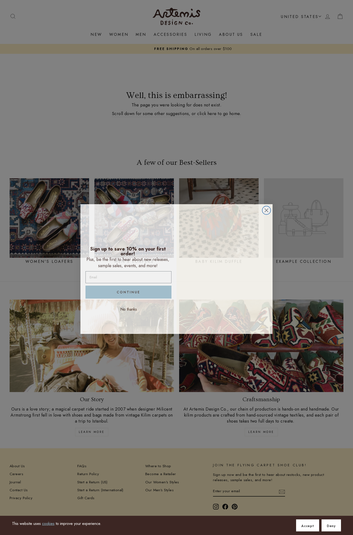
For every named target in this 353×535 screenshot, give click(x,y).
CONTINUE (128, 290)
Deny (331, 525)
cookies (48, 523)
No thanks (128, 308)
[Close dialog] (266, 209)
